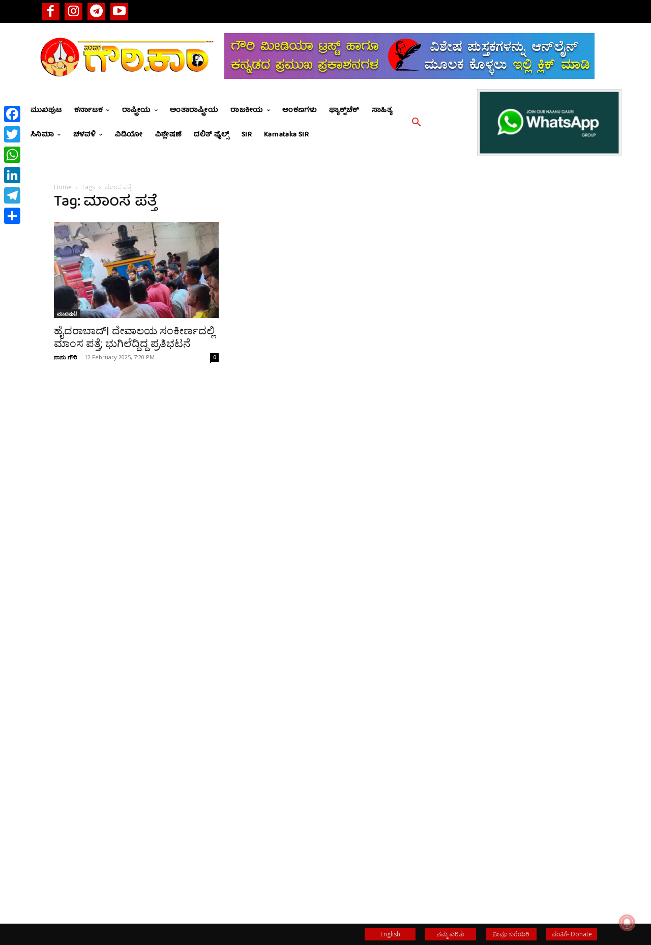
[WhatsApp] (12, 155)
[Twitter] (12, 134)
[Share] (12, 216)
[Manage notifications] (627, 922)
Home (63, 187)
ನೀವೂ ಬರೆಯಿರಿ (511, 934)
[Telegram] (96, 11)
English (390, 934)
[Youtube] (119, 11)
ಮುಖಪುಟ (67, 313)
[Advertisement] (514, 397)
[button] (416, 122)
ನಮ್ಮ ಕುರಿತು (450, 934)
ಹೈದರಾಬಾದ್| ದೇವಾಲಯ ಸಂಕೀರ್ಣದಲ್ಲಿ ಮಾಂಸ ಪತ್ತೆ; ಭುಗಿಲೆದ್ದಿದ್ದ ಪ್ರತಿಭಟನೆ (134, 337)
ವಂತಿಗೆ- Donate (572, 934)
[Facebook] (51, 11)
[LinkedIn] (12, 175)
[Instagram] (73, 11)
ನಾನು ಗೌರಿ (65, 357)
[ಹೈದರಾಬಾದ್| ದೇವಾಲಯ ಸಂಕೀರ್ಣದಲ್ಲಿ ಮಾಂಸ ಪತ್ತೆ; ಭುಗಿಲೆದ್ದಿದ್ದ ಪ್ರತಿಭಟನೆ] (136, 270)
